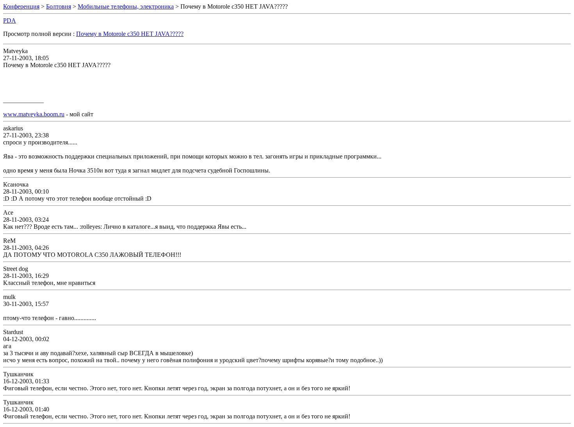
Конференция (21, 6)
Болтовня (58, 6)
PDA (9, 20)
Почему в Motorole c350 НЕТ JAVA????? (130, 33)
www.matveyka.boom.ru (33, 114)
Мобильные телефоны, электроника (126, 6)
